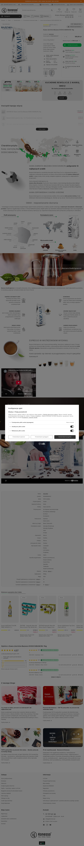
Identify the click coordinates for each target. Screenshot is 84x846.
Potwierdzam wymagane (41, 437)
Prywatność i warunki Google (29, 417)
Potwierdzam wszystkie (65, 437)
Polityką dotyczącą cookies (50, 414)
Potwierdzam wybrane (19, 437)
